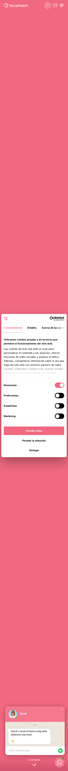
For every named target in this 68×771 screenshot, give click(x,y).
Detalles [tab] (32, 327)
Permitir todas (34, 430)
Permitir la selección (34, 440)
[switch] (59, 396)
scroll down (34, 760)
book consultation (48, 5)
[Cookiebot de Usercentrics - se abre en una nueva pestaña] (49, 318)
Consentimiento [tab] (13, 327)
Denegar (34, 450)
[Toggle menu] (62, 5)
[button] (61, 709)
